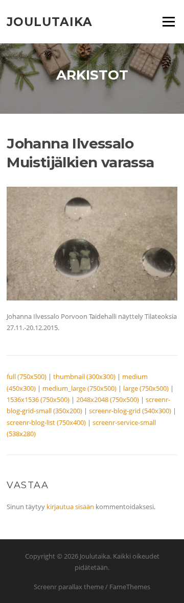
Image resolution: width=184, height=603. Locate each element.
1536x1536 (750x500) (38, 399)
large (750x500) (146, 388)
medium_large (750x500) (79, 388)
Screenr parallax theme (69, 586)
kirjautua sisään (70, 506)
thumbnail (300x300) (84, 376)
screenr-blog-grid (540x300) (130, 410)
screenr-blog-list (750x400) (46, 422)
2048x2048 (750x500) (107, 399)
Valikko (168, 21)
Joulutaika (50, 21)
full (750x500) (27, 376)
